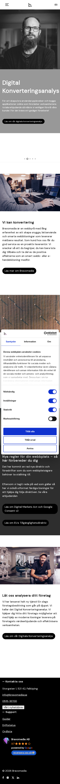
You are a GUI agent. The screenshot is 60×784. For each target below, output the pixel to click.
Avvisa (30, 448)
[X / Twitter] (13, 777)
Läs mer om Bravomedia (19, 271)
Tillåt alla (30, 431)
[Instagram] (7, 777)
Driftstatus (9, 725)
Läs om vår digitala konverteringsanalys (23, 121)
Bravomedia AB (20, 739)
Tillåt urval (30, 440)
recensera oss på (22, 752)
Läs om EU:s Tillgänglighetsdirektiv (25, 523)
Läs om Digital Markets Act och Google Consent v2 (28, 509)
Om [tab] (49, 341)
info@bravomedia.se (14, 695)
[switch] (52, 400)
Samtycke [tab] (11, 341)
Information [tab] (30, 341)
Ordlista (7, 731)
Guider (6, 719)
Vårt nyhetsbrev (13, 707)
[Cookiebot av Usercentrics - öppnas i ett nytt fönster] (44, 333)
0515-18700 (9, 701)
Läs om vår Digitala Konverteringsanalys (29, 636)
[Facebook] (3, 777)
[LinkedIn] (18, 777)
